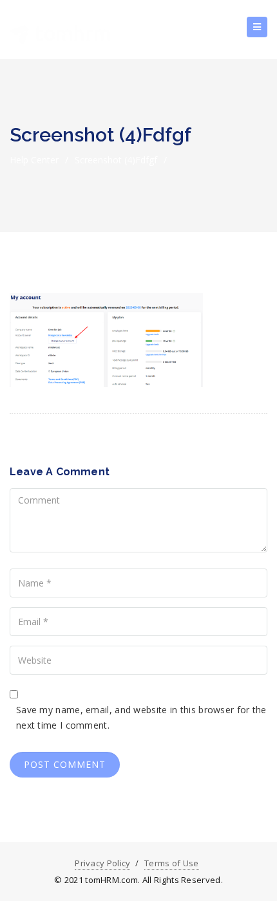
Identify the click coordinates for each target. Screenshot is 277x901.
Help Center (34, 160)
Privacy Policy (102, 863)
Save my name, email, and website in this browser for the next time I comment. (141, 717)
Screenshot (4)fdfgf (116, 160)
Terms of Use (171, 863)
